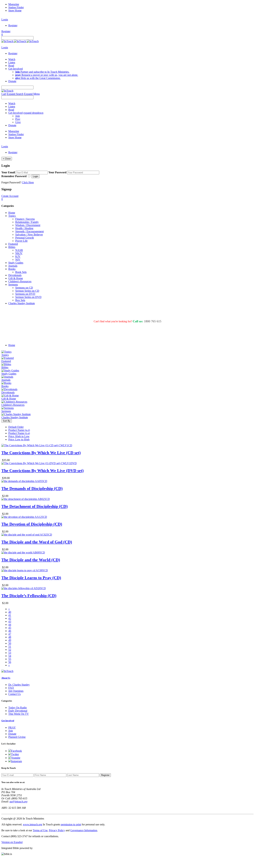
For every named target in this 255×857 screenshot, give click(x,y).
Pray (17, 119)
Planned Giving (17, 736)
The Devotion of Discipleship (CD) (31, 524)
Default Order (16, 426)
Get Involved (7, 720)
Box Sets (20, 300)
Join (17, 115)
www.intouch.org (32, 824)
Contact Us (14, 694)
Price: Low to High (18, 439)
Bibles (11, 247)
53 (9, 652)
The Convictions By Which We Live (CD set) (41, 452)
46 (9, 630)
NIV (17, 259)
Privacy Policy (57, 830)
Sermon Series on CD (27, 290)
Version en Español (12, 842)
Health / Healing (24, 228)
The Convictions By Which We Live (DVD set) (42, 470)
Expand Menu (32, 93)
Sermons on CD (24, 287)
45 (9, 627)
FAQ (11, 687)
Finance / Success (25, 218)
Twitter (15, 754)
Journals (12, 265)
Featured (13, 243)
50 (9, 643)
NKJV (19, 253)
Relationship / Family (27, 222)
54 (9, 655)
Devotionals (15, 275)
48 (9, 637)
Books (11, 268)
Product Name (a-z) (19, 430)
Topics (12, 215)
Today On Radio (17, 707)
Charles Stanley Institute (21, 303)
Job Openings (15, 690)
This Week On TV (18, 713)
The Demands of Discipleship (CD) (32, 488)
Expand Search (15, 93)
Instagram (16, 761)
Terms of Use (40, 830)
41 (9, 615)
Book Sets (21, 272)
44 (9, 624)
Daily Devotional (17, 710)
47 (9, 633)
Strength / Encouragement (29, 231)
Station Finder (16, 7)
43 (9, 621)
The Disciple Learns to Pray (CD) (31, 578)
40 (9, 612)
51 (9, 646)
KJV (17, 256)
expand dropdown (33, 112)
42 (9, 618)
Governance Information (83, 830)
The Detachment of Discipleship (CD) (34, 506)
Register (12, 25)
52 (9, 649)
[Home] (20, 41)
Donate (12, 733)
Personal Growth (24, 237)
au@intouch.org (18, 801)
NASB (19, 250)
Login (4, 19)
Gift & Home (15, 278)
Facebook (16, 750)
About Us (5, 678)
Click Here (28, 182)
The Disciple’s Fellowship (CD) (28, 595)
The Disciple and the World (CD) (30, 560)
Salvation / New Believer (29, 234)
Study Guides (15, 262)
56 (9, 662)
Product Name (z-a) (19, 433)
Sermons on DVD (25, 293)
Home (11, 212)
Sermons (13, 284)
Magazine (13, 4)
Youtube (15, 757)
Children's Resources (19, 281)
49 (9, 640)
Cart (3, 93)
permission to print (71, 824)
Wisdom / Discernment (27, 225)
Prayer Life (21, 240)
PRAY (12, 727)
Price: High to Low (18, 436)
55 (9, 658)
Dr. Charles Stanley (19, 684)
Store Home (15, 10)
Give (18, 122)
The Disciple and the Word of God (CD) (36, 542)
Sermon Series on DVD (28, 297)
